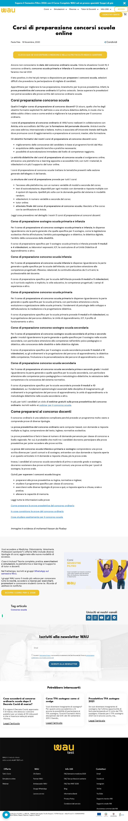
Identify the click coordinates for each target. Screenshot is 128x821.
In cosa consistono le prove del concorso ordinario (37, 511)
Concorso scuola (19, 610)
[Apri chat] (6, 815)
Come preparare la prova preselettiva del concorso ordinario (42, 505)
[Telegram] (114, 618)
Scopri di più (106, 3)
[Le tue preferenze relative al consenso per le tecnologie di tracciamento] (2, 615)
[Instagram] (95, 618)
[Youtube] (101, 618)
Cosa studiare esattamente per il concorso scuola (37, 517)
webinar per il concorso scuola (55, 405)
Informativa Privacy (45, 655)
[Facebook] (89, 618)
